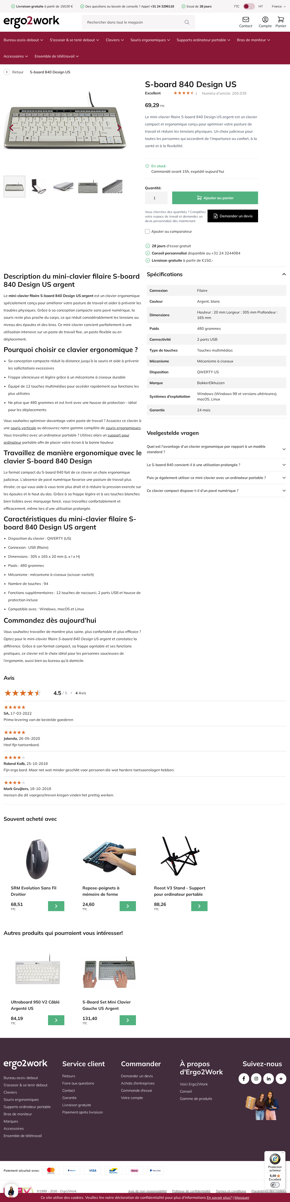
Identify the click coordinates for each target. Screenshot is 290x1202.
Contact (68, 1090)
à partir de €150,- (182, 260)
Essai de (199, 6)
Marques (11, 1121)
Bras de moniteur (251, 40)
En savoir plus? (219, 1197)
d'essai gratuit (171, 246)
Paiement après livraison (82, 1112)
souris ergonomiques (123, 428)
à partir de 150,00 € (44, 6)
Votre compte (132, 1097)
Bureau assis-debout (21, 40)
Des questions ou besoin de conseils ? (112, 6)
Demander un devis (236, 216)
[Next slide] (118, 127)
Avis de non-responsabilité (147, 1191)
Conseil (186, 1091)
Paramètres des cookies (268, 1191)
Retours (68, 1076)
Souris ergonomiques (148, 40)
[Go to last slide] (11, 127)
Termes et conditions (231, 1191)
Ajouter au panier (218, 198)
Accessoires (14, 56)
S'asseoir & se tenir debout (72, 40)
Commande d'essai (136, 1090)
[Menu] (282, 1154)
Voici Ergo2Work (194, 1084)
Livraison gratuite (76, 1105)
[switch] (275, 1185)
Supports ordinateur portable (201, 40)
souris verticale (23, 428)
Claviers (113, 40)
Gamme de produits (196, 1098)
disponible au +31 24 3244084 (196, 253)
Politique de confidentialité (191, 1191)
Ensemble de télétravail (55, 56)
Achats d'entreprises (138, 1083)
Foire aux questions (78, 1083)
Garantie (69, 1097)
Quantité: (153, 188)
